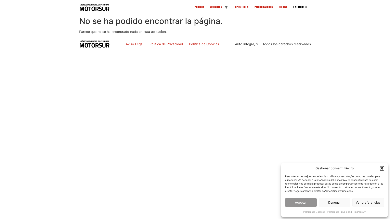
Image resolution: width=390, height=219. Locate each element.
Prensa (283, 7)
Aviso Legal (134, 44)
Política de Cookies (314, 211)
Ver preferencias (368, 202)
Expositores (241, 7)
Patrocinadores (264, 7)
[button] (382, 168)
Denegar (334, 202)
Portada (199, 7)
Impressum (360, 211)
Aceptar (301, 202)
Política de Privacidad (339, 211)
